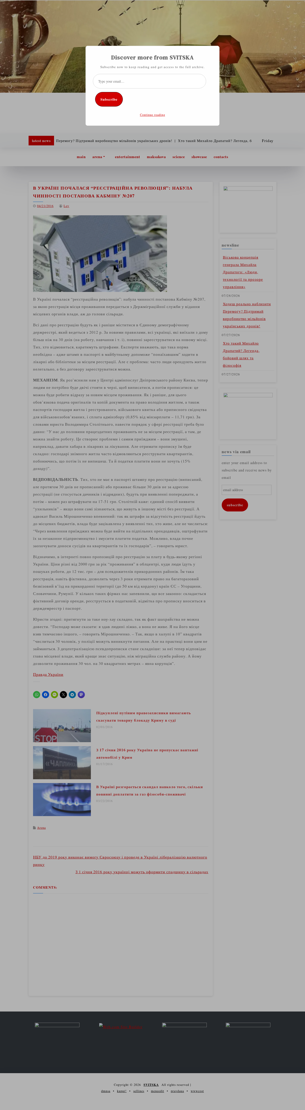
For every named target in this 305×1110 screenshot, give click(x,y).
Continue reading (152, 115)
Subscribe (108, 99)
